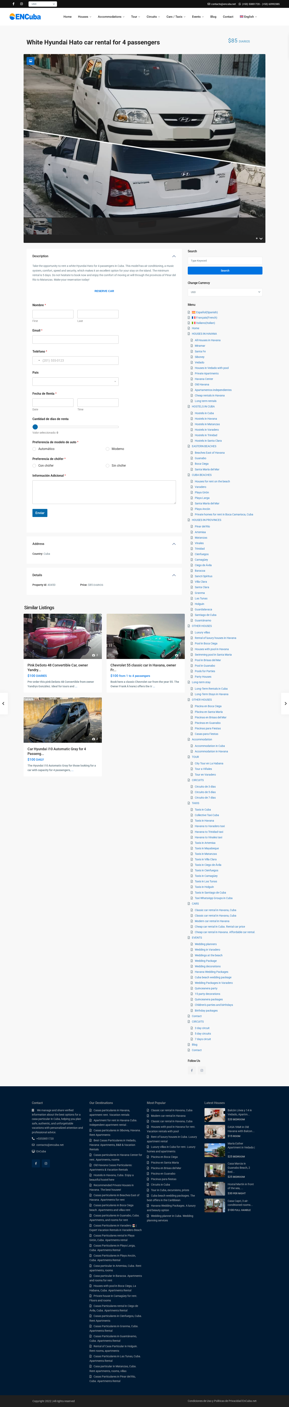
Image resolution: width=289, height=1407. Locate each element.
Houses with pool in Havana (212, 649)
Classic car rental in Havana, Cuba (215, 910)
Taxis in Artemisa (205, 842)
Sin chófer (119, 465)
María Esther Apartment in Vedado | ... (241, 1147)
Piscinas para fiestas (163, 1179)
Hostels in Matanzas (207, 424)
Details (37, 575)
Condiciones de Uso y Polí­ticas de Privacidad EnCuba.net (222, 1400)
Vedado (199, 362)
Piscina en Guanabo (163, 1173)
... (76, 686)
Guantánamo (203, 620)
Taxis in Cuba (203, 809)
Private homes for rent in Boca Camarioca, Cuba (224, 514)
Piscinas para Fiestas (208, 728)
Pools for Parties (205, 671)
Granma (200, 592)
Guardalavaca (203, 609)
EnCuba (41, 1151)
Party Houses (203, 676)
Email (37, 330)
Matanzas (201, 537)
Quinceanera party (206, 988)
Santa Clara (202, 587)
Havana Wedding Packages (211, 971)
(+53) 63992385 (271, 4)
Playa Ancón (202, 508)
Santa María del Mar (207, 469)
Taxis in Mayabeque (207, 848)
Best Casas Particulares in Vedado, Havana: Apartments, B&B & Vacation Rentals (112, 1145)
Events (196, 16)
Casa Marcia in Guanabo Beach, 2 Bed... (239, 1167)
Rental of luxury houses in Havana (215, 637)
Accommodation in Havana (211, 751)
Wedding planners (206, 944)
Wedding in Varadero (207, 949)
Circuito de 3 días (205, 786)
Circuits (152, 16)
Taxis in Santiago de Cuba (210, 892)
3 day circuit (202, 1028)
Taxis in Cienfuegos (206, 870)
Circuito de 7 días (205, 797)
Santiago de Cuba (205, 614)
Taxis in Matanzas (206, 853)
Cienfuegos (202, 554)
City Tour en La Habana (209, 763)
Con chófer (45, 465)
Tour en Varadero (205, 774)
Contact (228, 16)
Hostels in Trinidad (206, 435)
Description (40, 256)
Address (38, 544)
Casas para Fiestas (206, 733)
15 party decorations (207, 993)
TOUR (195, 756)
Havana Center (204, 379)
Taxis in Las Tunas (206, 881)
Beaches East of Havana (210, 452)
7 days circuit (203, 1039)
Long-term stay (201, 682)
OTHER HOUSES (202, 625)
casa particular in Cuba (46, 1118)
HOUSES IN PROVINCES (206, 520)
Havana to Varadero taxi (210, 826)
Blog (213, 16)
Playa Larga (202, 497)
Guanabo (200, 458)
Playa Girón (202, 492)
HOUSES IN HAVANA (204, 333)
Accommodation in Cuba (210, 745)
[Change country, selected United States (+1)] (36, 360)
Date (35, 409)
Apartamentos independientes (213, 390)
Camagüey (201, 559)
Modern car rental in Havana (212, 921)
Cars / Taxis (174, 16)
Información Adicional (49, 475)
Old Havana (202, 384)
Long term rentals (205, 401)
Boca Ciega (202, 463)
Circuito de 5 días (205, 792)
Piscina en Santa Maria (165, 1162)
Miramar (200, 345)
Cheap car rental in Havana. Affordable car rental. (225, 932)
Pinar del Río (202, 526)
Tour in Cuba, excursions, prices (170, 1190)
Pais (35, 372)
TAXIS (195, 803)
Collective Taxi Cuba (207, 815)
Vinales (199, 543)
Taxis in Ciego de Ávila (208, 864)
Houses (83, 16)
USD (34, 4)
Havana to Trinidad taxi (209, 831)
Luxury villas (202, 632)
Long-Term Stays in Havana (211, 694)
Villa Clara (201, 581)
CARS (195, 903)
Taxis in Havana (204, 820)
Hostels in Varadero (207, 429)
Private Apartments (207, 373)
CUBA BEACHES (202, 474)
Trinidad (200, 548)
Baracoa (200, 570)
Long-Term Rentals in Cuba (211, 688)
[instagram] (21, 4)
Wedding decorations (208, 966)
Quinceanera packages (209, 999)
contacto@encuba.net (50, 1144)
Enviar (39, 513)
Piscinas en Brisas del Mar (210, 717)
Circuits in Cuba (160, 1184)
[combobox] (75, 381)
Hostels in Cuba (204, 413)
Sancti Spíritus (203, 576)
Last (80, 320)
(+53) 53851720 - (251, 4)
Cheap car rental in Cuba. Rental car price (220, 926)
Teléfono (39, 351)
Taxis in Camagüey (206, 875)
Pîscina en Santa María (209, 711)
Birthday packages (206, 1010)
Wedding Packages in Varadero (214, 982)
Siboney (199, 356)
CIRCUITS (198, 780)
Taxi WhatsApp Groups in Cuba (214, 898)
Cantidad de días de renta (50, 419)
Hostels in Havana (206, 418)
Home (68, 16)
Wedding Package (206, 960)
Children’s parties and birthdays (214, 1004)
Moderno (118, 449)
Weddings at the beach (209, 955)
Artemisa (200, 532)
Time (80, 409)
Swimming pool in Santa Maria (213, 654)
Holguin (199, 603)
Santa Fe (200, 351)
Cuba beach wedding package (213, 977)
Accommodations (109, 16)
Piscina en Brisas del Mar (166, 1168)
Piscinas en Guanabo (208, 722)
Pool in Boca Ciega (206, 643)
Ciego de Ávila (203, 565)
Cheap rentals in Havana (210, 395)
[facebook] (13, 4)
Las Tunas (201, 598)
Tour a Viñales (203, 768)
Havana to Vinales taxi (208, 837)
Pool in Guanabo (205, 665)
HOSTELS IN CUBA (203, 406)
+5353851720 (45, 1138)
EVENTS (197, 937)
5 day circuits (203, 1033)
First (35, 320)
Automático (46, 449)
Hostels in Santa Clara (208, 440)
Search (225, 270)
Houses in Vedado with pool (212, 367)
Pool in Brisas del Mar (208, 660)
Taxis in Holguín (204, 886)
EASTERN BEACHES (204, 446)
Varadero (200, 486)
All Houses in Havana (208, 340)
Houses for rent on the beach (212, 481)
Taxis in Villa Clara (206, 859)
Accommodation (202, 739)
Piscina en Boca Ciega (208, 706)
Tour (134, 16)
